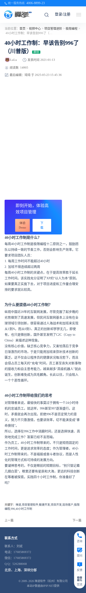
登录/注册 (62, 14)
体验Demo (22, 225)
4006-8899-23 (35, 3)
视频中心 (35, 28)
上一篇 (9, 520)
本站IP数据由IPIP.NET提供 (43, 586)
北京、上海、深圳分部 (21, 570)
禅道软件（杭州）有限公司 (51, 581)
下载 (41, 225)
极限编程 (72, 28)
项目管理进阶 (53, 28)
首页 (22, 28)
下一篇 (76, 520)
